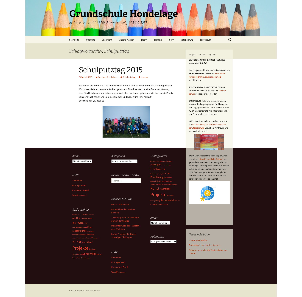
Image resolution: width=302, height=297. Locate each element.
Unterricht (107, 39)
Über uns (90, 39)
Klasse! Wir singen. (170, 184)
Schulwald (167, 200)
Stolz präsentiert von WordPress (84, 290)
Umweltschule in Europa (159, 204)
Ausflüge (155, 164)
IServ (171, 39)
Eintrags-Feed (79, 185)
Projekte (158, 194)
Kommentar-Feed (80, 190)
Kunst (154, 188)
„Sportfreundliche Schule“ (211, 159)
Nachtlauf (165, 188)
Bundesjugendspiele (157, 174)
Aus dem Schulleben (107, 77)
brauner (144, 77)
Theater (177, 201)
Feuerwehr (168, 178)
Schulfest (170, 196)
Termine (158, 39)
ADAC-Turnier (167, 161)
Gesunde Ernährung (157, 181)
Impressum (205, 39)
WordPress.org (79, 195)
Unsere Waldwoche (198, 240)
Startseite (74, 39)
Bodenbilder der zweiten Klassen (204, 245)
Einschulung (157, 177)
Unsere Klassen (126, 39)
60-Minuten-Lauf (156, 161)
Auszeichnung (165, 165)
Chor (168, 173)
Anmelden (77, 180)
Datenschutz (186, 39)
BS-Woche (157, 169)
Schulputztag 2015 (111, 69)
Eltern (144, 39)
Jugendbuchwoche (156, 184)
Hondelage (168, 181)
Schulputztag (129, 77)
